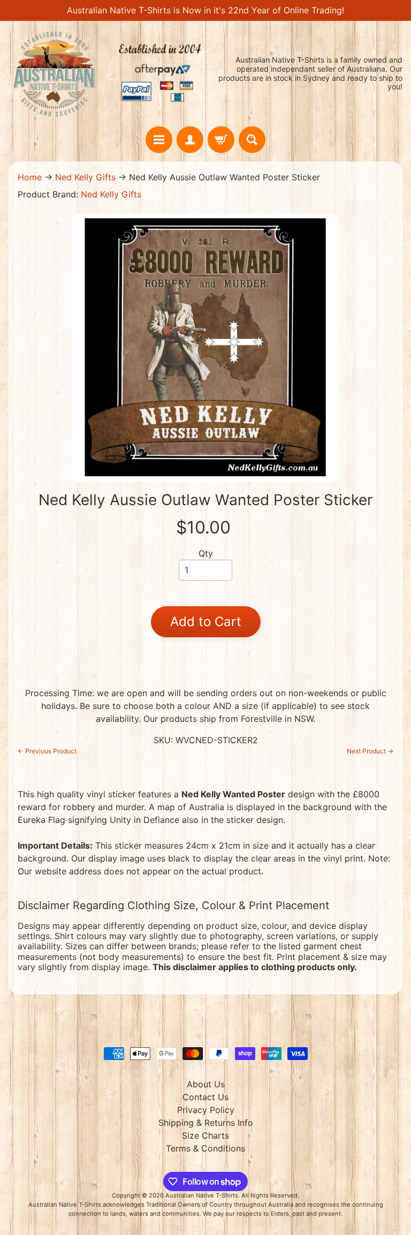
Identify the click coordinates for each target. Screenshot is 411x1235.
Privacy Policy (205, 1109)
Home (30, 177)
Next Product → (370, 751)
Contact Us (205, 1097)
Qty (206, 553)
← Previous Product (47, 751)
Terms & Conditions (205, 1148)
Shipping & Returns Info (205, 1122)
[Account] (190, 139)
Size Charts (205, 1135)
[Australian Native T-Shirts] (107, 73)
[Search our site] (252, 139)
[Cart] (221, 139)
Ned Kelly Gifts (85, 177)
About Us (206, 1084)
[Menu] (159, 139)
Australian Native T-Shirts (201, 1195)
